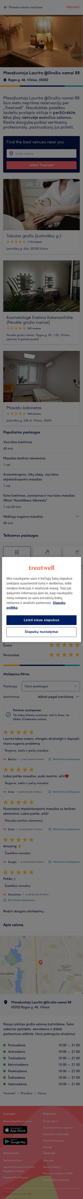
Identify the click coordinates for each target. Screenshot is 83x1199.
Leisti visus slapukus (41, 620)
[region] (41, 599)
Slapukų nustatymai (41, 632)
